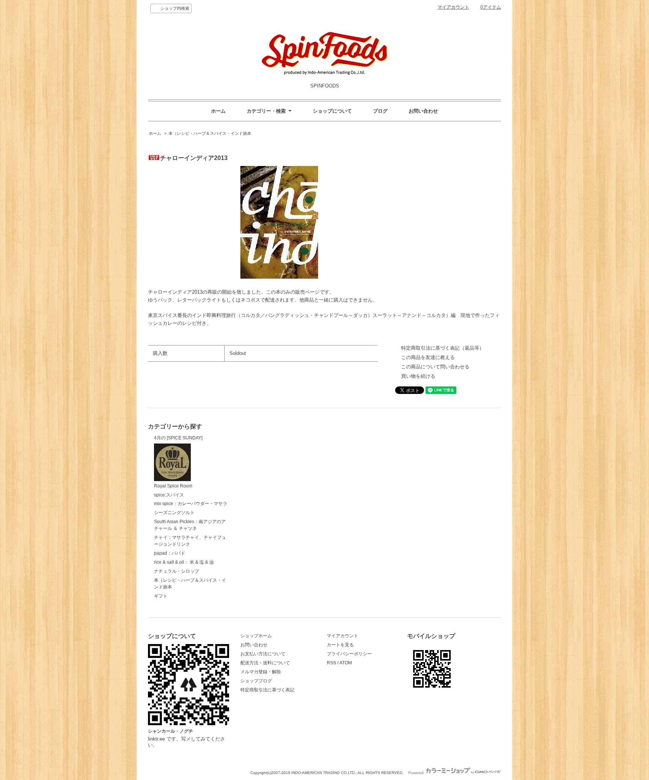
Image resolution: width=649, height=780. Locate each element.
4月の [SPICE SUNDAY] (178, 438)
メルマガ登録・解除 (260, 671)
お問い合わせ (423, 111)
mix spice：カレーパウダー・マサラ (190, 503)
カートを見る (340, 644)
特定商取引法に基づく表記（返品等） (442, 348)
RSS (331, 662)
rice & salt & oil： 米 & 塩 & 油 (184, 562)
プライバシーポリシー (349, 653)
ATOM (346, 662)
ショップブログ (256, 680)
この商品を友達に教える (428, 357)
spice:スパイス (169, 495)
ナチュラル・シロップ (176, 571)
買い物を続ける (418, 376)
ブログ (380, 111)
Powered (416, 773)
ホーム (218, 111)
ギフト (161, 596)
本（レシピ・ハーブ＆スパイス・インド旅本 (210, 133)
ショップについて (332, 111)
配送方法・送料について (265, 662)
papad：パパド (169, 553)
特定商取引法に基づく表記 (267, 689)
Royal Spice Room (173, 486)
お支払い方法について (262, 653)
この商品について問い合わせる (435, 367)
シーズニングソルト (174, 512)
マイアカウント (453, 7)
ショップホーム (256, 635)
